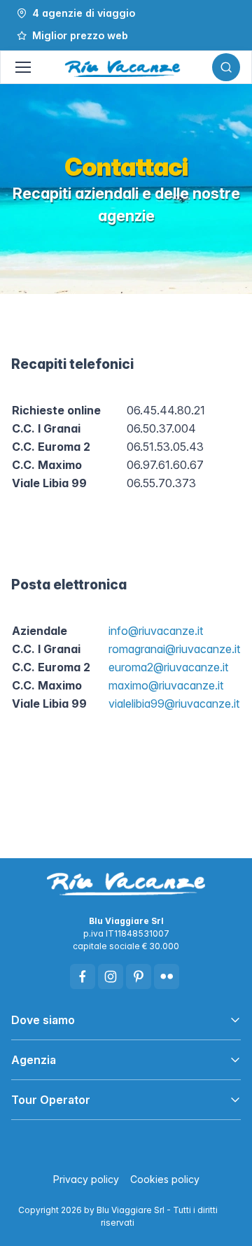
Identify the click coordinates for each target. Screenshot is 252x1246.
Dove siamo (43, 1020)
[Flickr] (166, 976)
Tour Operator (50, 1100)
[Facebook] (82, 976)
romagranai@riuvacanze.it (174, 649)
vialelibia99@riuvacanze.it (173, 703)
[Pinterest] (138, 976)
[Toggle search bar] (226, 67)
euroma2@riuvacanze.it (168, 667)
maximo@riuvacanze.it (165, 685)
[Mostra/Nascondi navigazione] (22, 67)
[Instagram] (110, 976)
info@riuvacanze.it (155, 631)
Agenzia (33, 1060)
